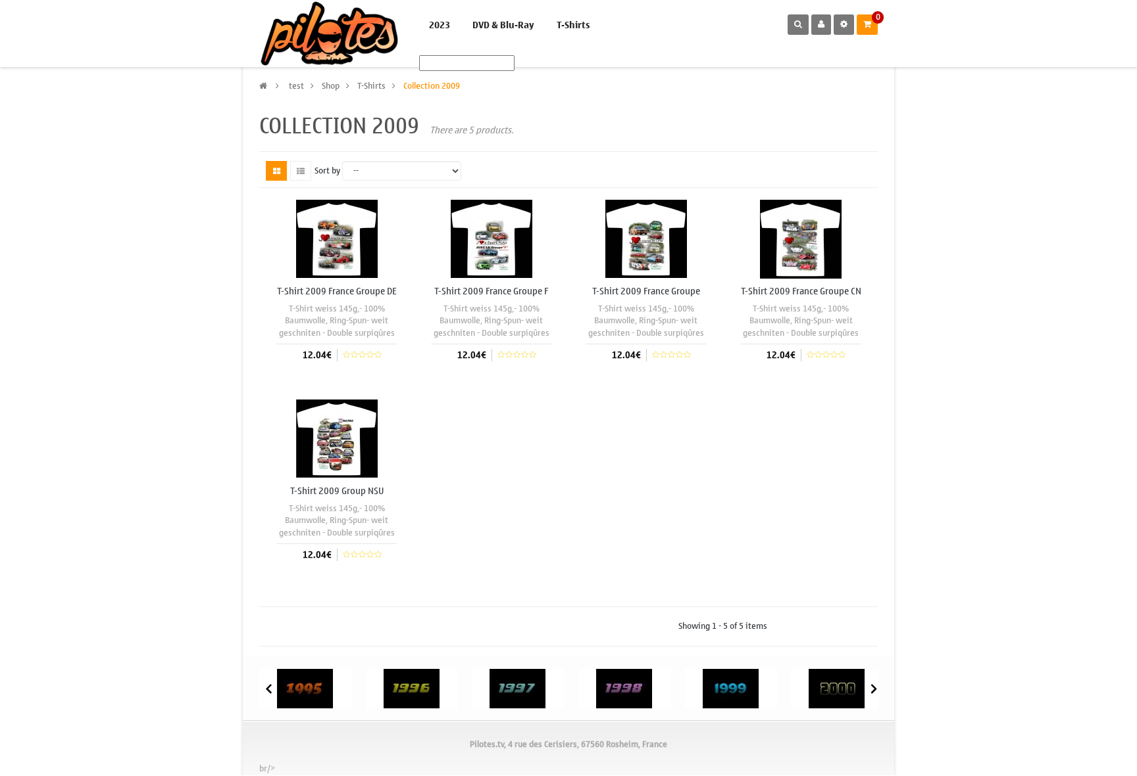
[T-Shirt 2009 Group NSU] (337, 437)
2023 (439, 25)
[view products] (305, 687)
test (296, 85)
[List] (300, 171)
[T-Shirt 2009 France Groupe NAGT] (646, 238)
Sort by (327, 171)
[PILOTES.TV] (329, 33)
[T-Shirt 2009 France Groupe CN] (801, 238)
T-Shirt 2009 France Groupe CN (801, 291)
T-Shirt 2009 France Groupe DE (337, 291)
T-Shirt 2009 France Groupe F (491, 291)
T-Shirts (573, 25)
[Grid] (276, 171)
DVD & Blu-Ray (503, 25)
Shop (331, 85)
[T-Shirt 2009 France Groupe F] (491, 238)
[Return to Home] (263, 85)
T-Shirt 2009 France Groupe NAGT (646, 296)
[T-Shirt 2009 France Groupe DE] (337, 238)
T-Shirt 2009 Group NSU (337, 491)
